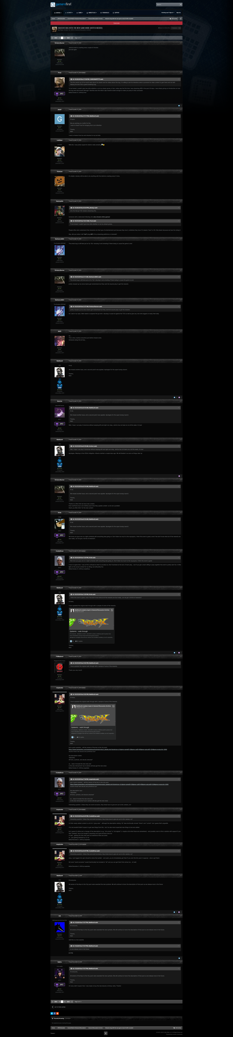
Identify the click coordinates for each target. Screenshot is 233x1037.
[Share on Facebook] (54, 1013)
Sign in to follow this (165, 28)
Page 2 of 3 (78, 38)
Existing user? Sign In (167, 12)
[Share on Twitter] (52, 1013)
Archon (91, 446)
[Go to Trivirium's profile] (60, 181)
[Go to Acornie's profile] (60, 412)
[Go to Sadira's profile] (60, 973)
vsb (60, 916)
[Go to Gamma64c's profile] (60, 211)
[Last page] (72, 38)
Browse (58, 13)
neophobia (59, 688)
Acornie (59, 401)
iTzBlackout (59, 656)
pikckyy (91, 207)
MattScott (93, 116)
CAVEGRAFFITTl (95, 79)
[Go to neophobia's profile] (60, 699)
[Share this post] (180, 43)
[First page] (52, 38)
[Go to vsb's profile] (60, 927)
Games (80, 13)
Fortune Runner (59, 43)
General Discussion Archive (83, 30)
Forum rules (117, 23)
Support (116, 13)
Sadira (60, 962)
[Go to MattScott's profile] (60, 372)
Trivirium (59, 171)
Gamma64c (59, 201)
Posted (75, 43)
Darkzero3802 (59, 239)
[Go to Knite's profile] (60, 524)
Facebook (180, 18)
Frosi (61, 30)
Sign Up (178, 12)
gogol (59, 109)
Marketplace (92, 13)
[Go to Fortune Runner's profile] (60, 53)
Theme (52, 1033)
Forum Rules (105, 13)
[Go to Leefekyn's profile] (60, 151)
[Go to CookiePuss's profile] (60, 561)
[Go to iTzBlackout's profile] (60, 668)
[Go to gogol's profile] (60, 119)
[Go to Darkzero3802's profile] (60, 250)
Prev (56, 37)
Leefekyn (59, 140)
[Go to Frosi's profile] (54, 29)
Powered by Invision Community (174, 1034)
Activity (69, 13)
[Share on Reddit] (57, 1013)
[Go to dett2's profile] (60, 341)
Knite (59, 512)
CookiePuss (59, 551)
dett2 (59, 331)
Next (68, 37)
